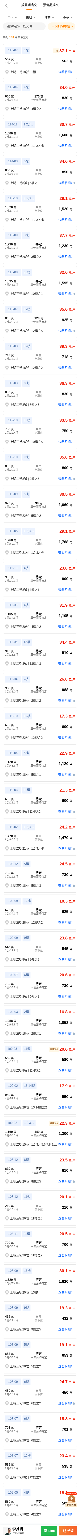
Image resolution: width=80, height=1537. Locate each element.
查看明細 (64, 72)
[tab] (29, 5)
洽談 (70, 1531)
